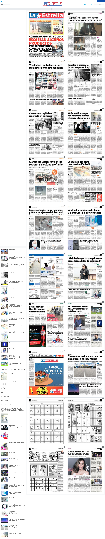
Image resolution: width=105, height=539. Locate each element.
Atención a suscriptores (89, 4)
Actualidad (44, 8)
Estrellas (65, 8)
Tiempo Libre (60, 8)
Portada (39, 8)
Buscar (8, 4)
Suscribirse (96, 4)
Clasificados (54, 8)
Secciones (4, 4)
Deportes (49, 8)
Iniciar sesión (101, 4)
